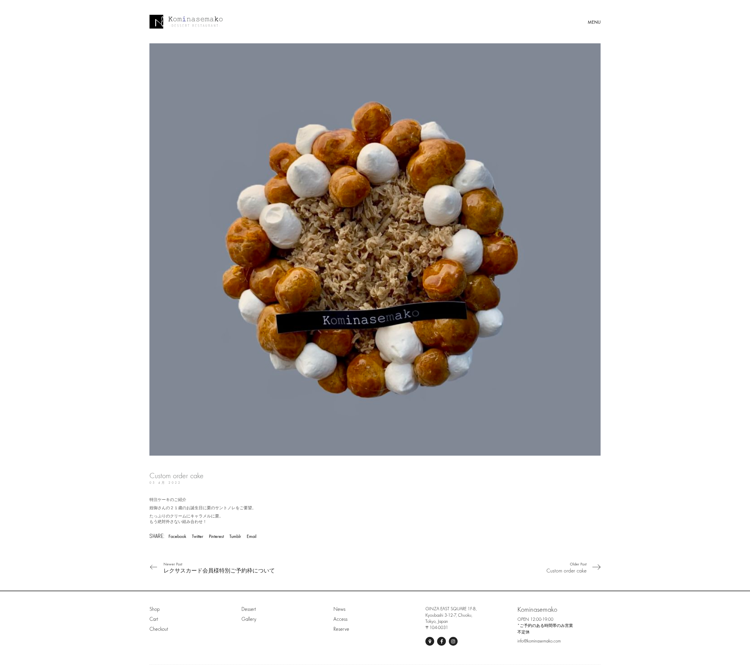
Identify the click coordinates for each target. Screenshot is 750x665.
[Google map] (429, 641)
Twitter (197, 536)
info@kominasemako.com (539, 641)
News (339, 609)
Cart (153, 619)
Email (251, 536)
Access (340, 619)
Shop (154, 609)
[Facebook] (441, 641)
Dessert (248, 609)
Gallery (248, 619)
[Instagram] (453, 641)
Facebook (177, 536)
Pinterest (216, 536)
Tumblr (235, 536)
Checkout (158, 629)
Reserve (341, 629)
